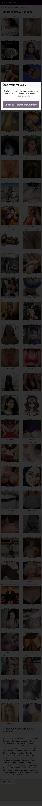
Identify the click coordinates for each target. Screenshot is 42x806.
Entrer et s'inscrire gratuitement (21, 104)
